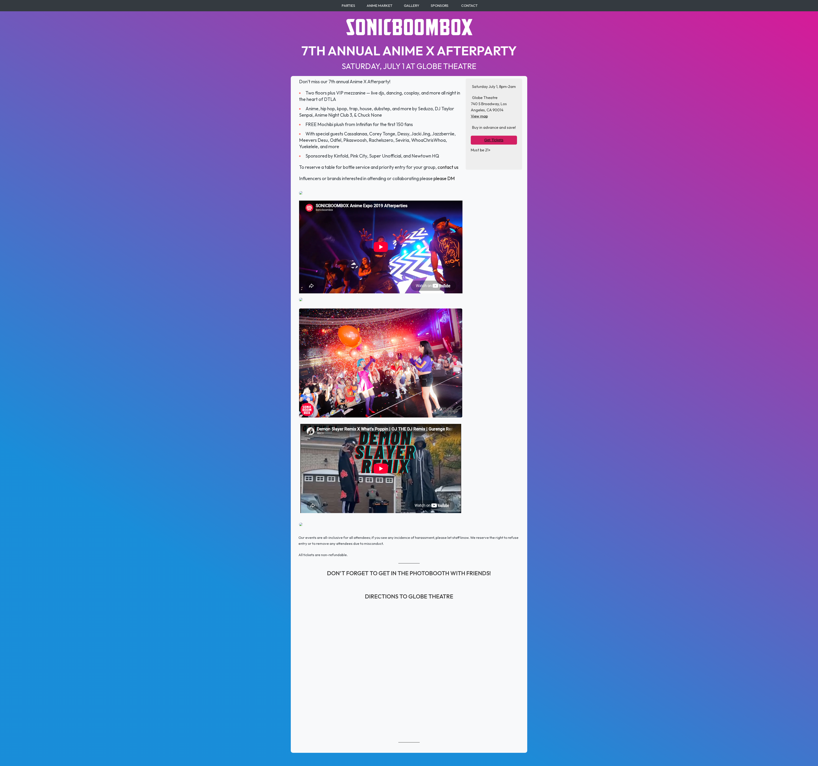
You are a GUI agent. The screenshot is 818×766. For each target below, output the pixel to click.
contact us (448, 167)
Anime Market (379, 5)
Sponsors (439, 5)
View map (479, 116)
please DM (444, 178)
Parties (348, 5)
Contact (469, 5)
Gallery (411, 5)
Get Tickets (493, 140)
